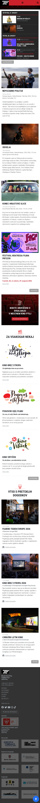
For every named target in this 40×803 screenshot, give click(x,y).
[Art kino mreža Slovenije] (30, 744)
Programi (4, 692)
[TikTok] (15, 707)
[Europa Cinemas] (10, 744)
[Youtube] (9, 707)
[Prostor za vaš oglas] (30, 794)
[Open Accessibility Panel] (36, 799)
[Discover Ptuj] (10, 794)
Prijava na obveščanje (20, 319)
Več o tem (5, 284)
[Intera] (30, 783)
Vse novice (34, 290)
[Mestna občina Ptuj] (10, 757)
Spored (4, 688)
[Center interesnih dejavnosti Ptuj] (10, 783)
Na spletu (5, 698)
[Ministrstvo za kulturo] (10, 769)
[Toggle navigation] (22, 2)
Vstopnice (5, 690)
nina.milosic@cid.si (7, 685)
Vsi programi (33, 478)
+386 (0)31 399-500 (7, 683)
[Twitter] (6, 707)
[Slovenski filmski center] (30, 769)
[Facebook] (2, 707)
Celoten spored (8, 62)
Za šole (4, 694)
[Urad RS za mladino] (30, 757)
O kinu (3, 696)
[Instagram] (12, 707)
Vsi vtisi (35, 661)
